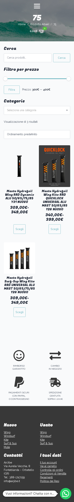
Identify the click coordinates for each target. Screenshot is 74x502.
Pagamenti (46, 477)
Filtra (12, 89)
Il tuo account (48, 462)
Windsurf (9, 436)
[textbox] (35, 110)
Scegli (20, 229)
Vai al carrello (48, 466)
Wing (7, 432)
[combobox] (37, 110)
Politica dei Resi (49, 481)
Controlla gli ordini (51, 469)
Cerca (61, 57)
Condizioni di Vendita (53, 473)
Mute (7, 447)
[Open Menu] (37, 6)
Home (22, 24)
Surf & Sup (10, 443)
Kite (6, 439)
